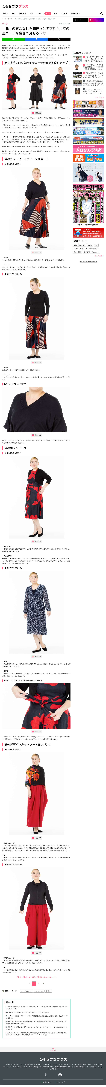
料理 (55, 13)
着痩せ (48, 991)
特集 (4, 13)
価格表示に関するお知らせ (88, 262)
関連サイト (74, 13)
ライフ (48, 13)
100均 (90, 245)
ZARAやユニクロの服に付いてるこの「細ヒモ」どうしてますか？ (27, 1012)
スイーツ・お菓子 (92, 249)
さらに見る (98, 97)
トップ (4, 19)
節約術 (86, 252)
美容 (31, 13)
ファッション (39, 991)
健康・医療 (22, 13)
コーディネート (26, 991)
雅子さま (82, 245)
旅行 (96, 245)
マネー (39, 13)
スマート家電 (78, 249)
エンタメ (64, 13)
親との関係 (77, 252)
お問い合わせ (47, 1082)
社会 (13, 13)
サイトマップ (60, 1082)
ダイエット (95, 252)
